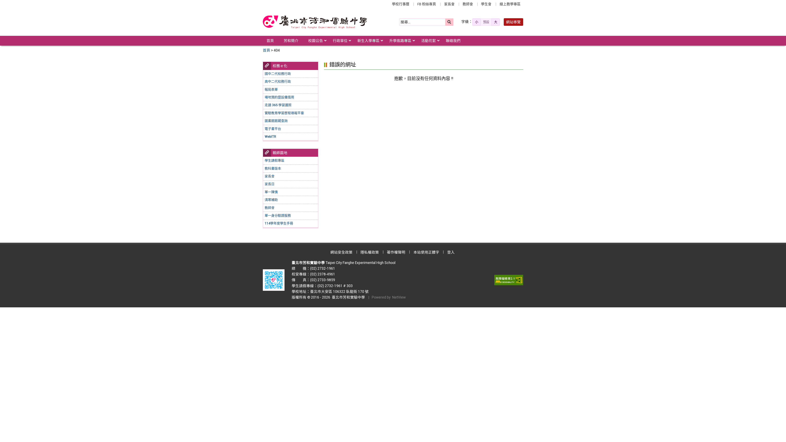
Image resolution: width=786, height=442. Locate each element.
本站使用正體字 (426, 252)
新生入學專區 (368, 41)
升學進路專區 (400, 41)
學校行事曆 (400, 4)
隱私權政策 (369, 252)
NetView (399, 297)
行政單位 (340, 41)
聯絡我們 (453, 41)
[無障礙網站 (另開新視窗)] (508, 280)
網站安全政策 (341, 252)
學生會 (486, 4)
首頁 (270, 41)
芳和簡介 (291, 41)
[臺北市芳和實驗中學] (315, 22)
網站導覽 (513, 22)
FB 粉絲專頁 (426, 4)
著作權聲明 (396, 252)
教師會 (468, 4)
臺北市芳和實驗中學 (347, 297)
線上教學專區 (510, 4)
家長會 (449, 4)
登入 (451, 252)
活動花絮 (428, 41)
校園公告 (315, 41)
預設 (486, 22)
